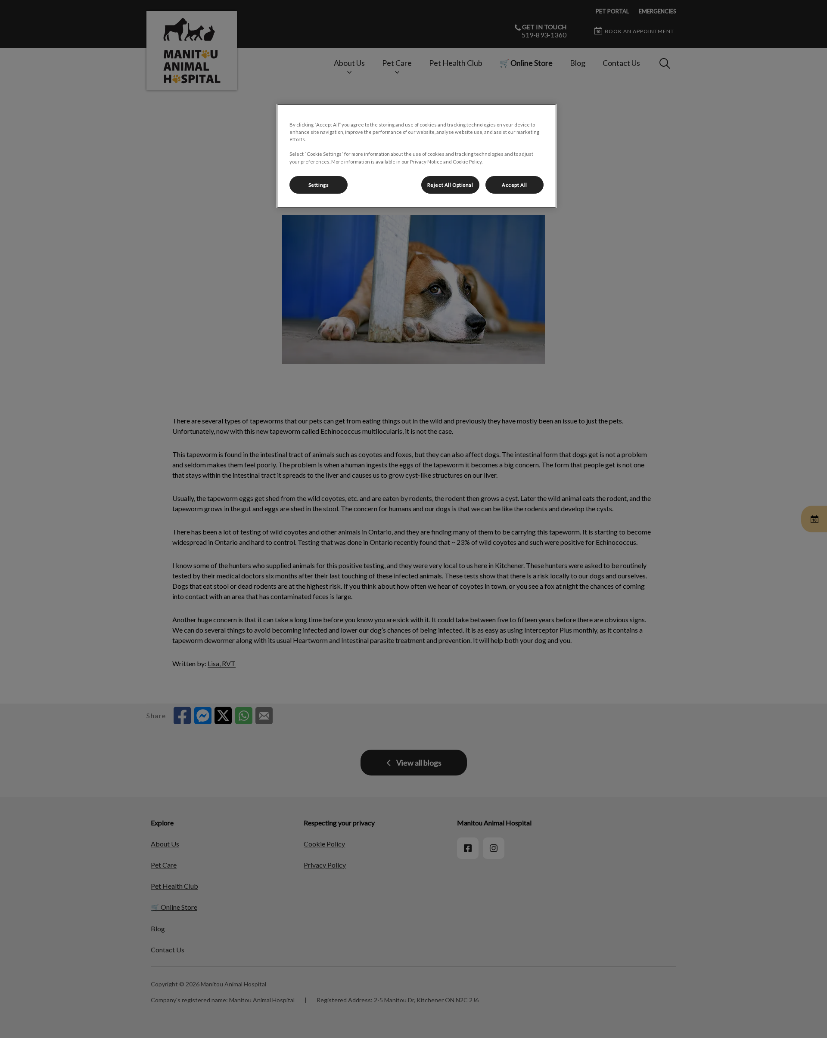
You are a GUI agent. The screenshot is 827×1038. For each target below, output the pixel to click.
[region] (417, 156)
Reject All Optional (450, 185)
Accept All (514, 185)
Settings (318, 185)
